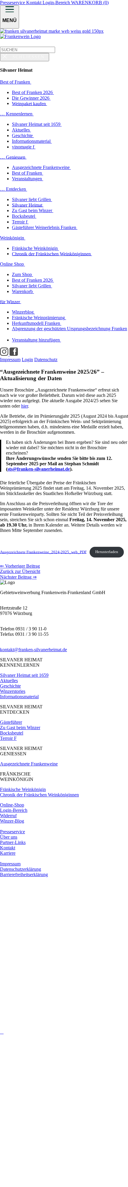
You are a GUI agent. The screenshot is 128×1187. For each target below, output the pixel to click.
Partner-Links (13, 842)
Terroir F (8, 738)
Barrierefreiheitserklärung (24, 874)
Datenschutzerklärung (20, 869)
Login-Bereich (57, 2)
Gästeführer (11, 722)
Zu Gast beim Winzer (20, 727)
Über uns (8, 837)
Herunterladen (106, 552)
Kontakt (34, 2)
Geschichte (10, 685)
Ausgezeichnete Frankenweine (29, 763)
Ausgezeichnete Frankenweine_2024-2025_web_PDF (43, 552)
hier (24, 405)
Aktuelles (9, 680)
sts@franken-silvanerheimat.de (38, 469)
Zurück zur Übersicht (20, 571)
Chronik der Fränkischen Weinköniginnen (39, 794)
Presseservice (13, 2)
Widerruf (8, 815)
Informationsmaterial (19, 696)
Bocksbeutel (11, 732)
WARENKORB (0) (90, 2)
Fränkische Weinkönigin (23, 789)
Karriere (7, 853)
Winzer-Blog (12, 820)
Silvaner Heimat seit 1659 (24, 675)
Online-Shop (12, 804)
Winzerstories (12, 691)
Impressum (10, 863)
